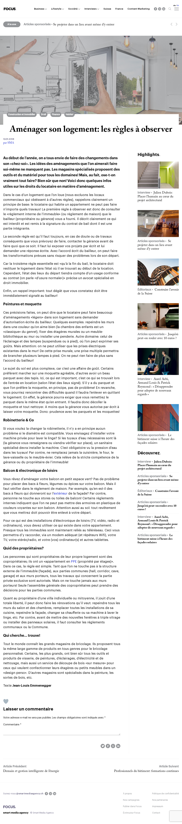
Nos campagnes (131, 800)
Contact (156, 813)
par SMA (8, 142)
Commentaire (12, 724)
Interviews (90, 9)
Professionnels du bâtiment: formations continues (146, 771)
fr (178, 5)
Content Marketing (138, 9)
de (174, 5)
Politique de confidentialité (165, 794)
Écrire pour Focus (131, 813)
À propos (127, 794)
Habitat (69, 114)
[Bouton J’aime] (6, 701)
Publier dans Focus (132, 806)
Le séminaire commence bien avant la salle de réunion (88, 24)
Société (72, 9)
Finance (56, 114)
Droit (43, 114)
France (119, 9)
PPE (74, 561)
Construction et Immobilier (21, 114)
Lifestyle (56, 9)
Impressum (157, 806)
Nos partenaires (160, 800)
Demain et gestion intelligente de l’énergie (31, 771)
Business (39, 9)
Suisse (107, 9)
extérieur (60, 493)
